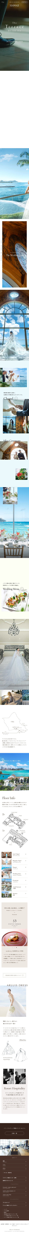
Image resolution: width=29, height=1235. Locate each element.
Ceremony (1, 241)
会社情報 (2, 1224)
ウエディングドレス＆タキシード (9, 1192)
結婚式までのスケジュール (8, 1180)
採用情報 (7, 1224)
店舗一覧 (14, 1133)
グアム (4, 1169)
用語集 (5, 1212)
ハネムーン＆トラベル (7, 1195)
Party (1, 253)
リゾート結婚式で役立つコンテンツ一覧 (11, 1217)
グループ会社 (12, 1224)
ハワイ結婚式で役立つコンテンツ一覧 (11, 1215)
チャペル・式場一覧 (7, 1172)
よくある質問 (6, 1210)
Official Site (22, 1040)
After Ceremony (1, 248)
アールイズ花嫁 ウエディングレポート (10, 1205)
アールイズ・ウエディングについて (9, 1188)
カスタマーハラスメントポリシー (22, 1224)
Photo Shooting (1, 258)
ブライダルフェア (6, 1202)
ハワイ (4, 1165)
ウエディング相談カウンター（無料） (10, 1177)
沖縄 (5, 1161)
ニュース (5, 1209)
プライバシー (14, 1225)
